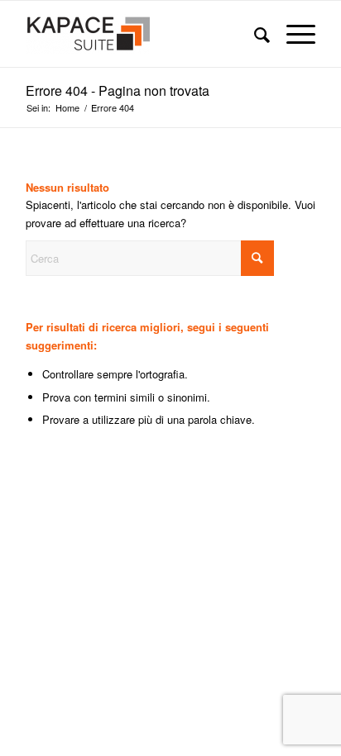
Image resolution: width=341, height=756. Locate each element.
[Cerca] (254, 34)
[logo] (141, 34)
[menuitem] (254, 34)
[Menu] (292, 34)
